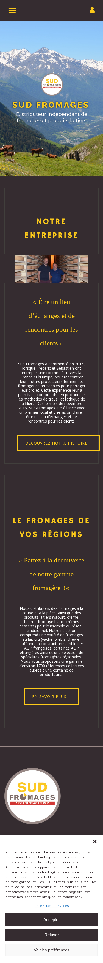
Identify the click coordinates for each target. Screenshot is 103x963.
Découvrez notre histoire (56, 443)
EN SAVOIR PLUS (49, 696)
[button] (95, 841)
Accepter (51, 919)
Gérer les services (51, 906)
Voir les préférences (51, 950)
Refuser (51, 934)
